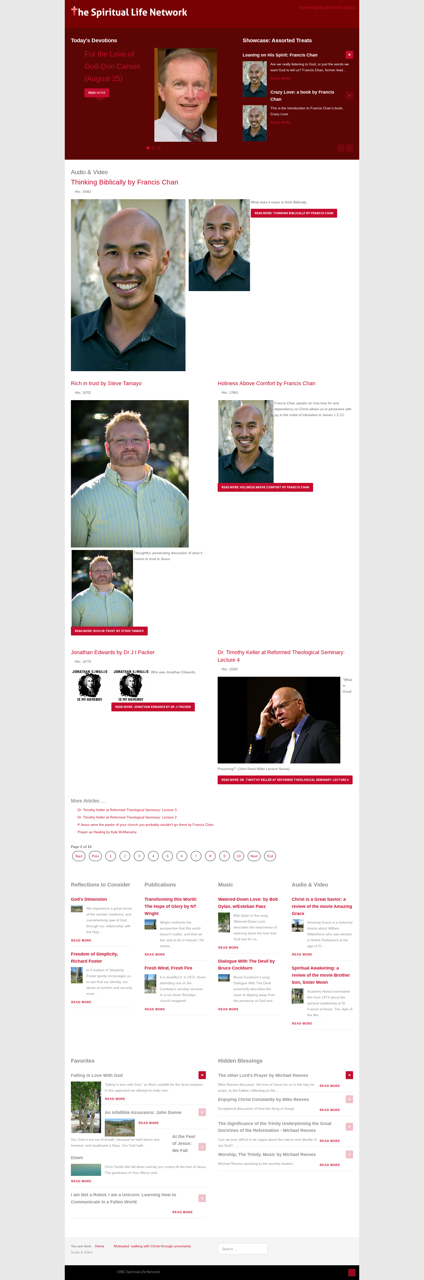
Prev (95, 856)
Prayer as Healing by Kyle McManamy (107, 832)
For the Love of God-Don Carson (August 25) (112, 66)
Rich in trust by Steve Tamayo (106, 383)
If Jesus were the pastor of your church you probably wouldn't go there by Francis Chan (145, 825)
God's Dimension (89, 899)
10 (239, 856)
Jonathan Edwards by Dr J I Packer (113, 652)
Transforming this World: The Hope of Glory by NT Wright (171, 906)
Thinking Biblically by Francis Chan (124, 182)
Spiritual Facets (327, 7)
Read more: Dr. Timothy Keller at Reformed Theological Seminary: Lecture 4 (285, 780)
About (349, 7)
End (270, 856)
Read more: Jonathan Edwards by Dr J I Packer (153, 707)
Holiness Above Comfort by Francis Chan (266, 383)
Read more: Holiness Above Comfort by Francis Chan (265, 487)
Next (254, 856)
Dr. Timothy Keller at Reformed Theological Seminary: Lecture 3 (127, 810)
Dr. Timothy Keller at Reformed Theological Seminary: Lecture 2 (127, 817)
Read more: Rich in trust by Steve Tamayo (109, 631)
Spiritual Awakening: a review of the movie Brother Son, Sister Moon (321, 975)
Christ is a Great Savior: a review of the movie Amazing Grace (322, 906)
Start (78, 856)
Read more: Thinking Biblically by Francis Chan (294, 213)
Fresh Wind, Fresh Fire (168, 968)
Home (305, 7)
